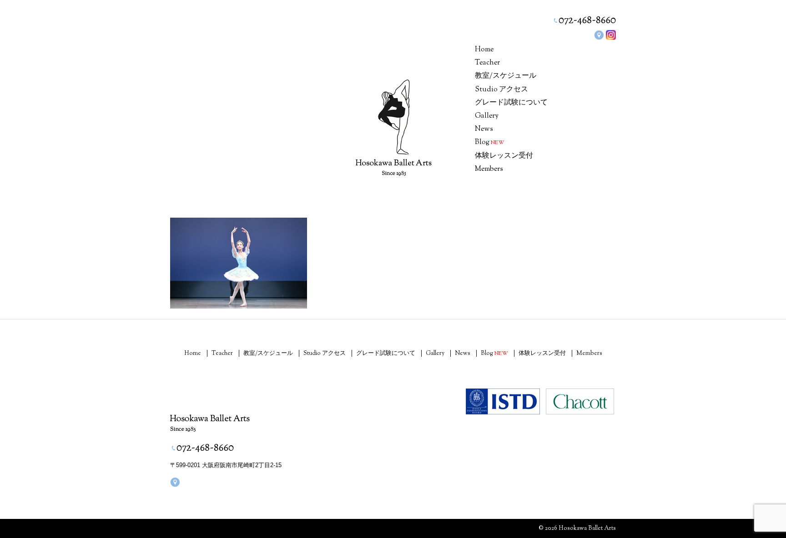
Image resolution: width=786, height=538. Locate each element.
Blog (489, 142)
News (484, 129)
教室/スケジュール (505, 76)
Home (484, 50)
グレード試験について (511, 103)
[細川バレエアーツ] (394, 117)
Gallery (487, 116)
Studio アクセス (501, 90)
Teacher (487, 63)
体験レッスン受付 (504, 156)
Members (489, 169)
